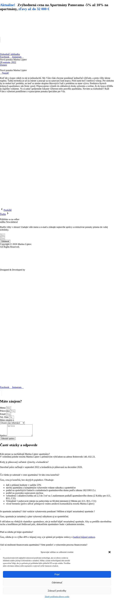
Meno (3, 407)
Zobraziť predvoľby (57, 590)
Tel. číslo (4, 417)
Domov (3, 65)
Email (3, 414)
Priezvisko (5, 411)
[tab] (57, 452)
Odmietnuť (57, 582)
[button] (109, 552)
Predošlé (8, 210)
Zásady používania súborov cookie (57, 597)
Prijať (57, 574)
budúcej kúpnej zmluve (84, 537)
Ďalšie (3, 214)
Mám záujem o (7, 420)
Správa (3, 435)
